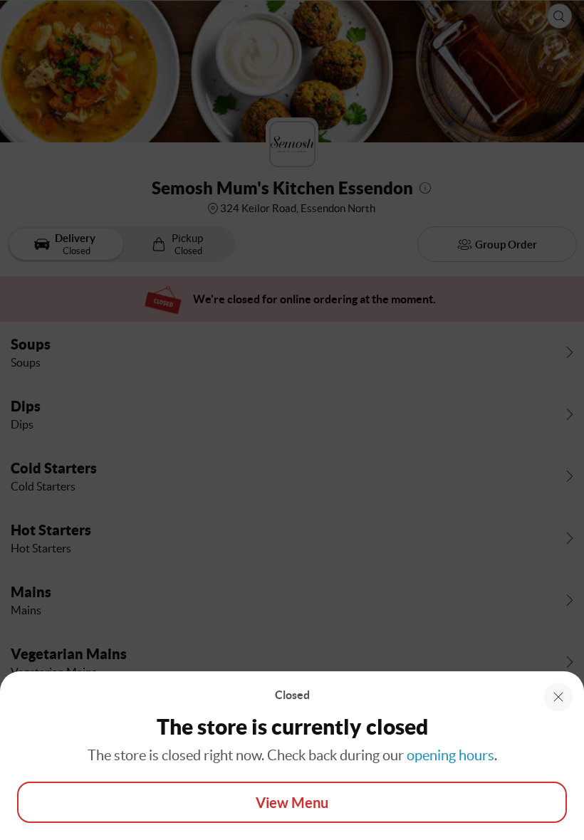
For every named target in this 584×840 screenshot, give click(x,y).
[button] (558, 697)
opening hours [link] (450, 755)
